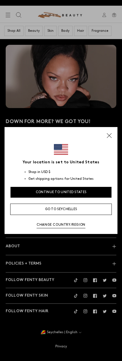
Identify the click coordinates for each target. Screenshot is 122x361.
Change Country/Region (61, 224)
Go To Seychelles (61, 209)
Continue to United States (61, 192)
